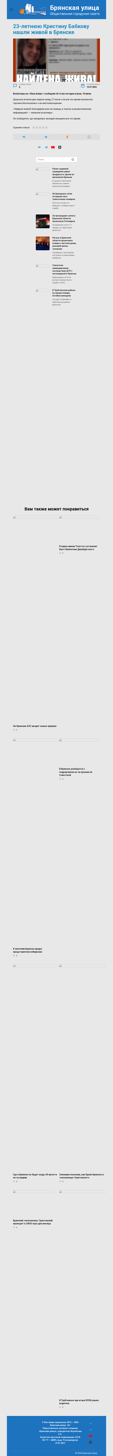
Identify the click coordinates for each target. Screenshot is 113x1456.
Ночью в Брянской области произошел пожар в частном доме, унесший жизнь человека (64, 243)
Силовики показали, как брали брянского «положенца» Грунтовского (81, 1176)
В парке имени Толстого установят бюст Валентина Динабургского (78, 547)
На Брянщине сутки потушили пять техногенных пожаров (63, 196)
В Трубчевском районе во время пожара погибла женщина (63, 293)
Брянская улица (74, 7)
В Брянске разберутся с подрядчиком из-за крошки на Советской (75, 772)
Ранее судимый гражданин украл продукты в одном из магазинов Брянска (63, 173)
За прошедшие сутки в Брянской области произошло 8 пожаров (63, 218)
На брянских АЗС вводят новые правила (34, 726)
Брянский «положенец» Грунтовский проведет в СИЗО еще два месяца (33, 1222)
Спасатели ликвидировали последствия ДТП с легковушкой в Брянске (64, 269)
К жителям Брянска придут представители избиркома (27, 950)
